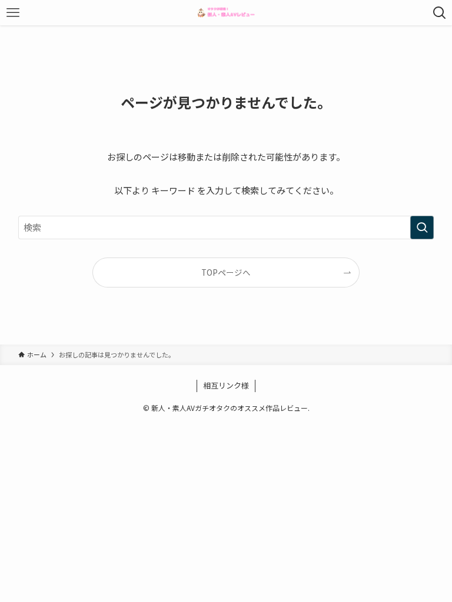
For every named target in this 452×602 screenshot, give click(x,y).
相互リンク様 (226, 385)
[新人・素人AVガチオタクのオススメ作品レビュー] (225, 12)
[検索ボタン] (439, 12)
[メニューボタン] (12, 12)
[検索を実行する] (422, 227)
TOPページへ (226, 272)
